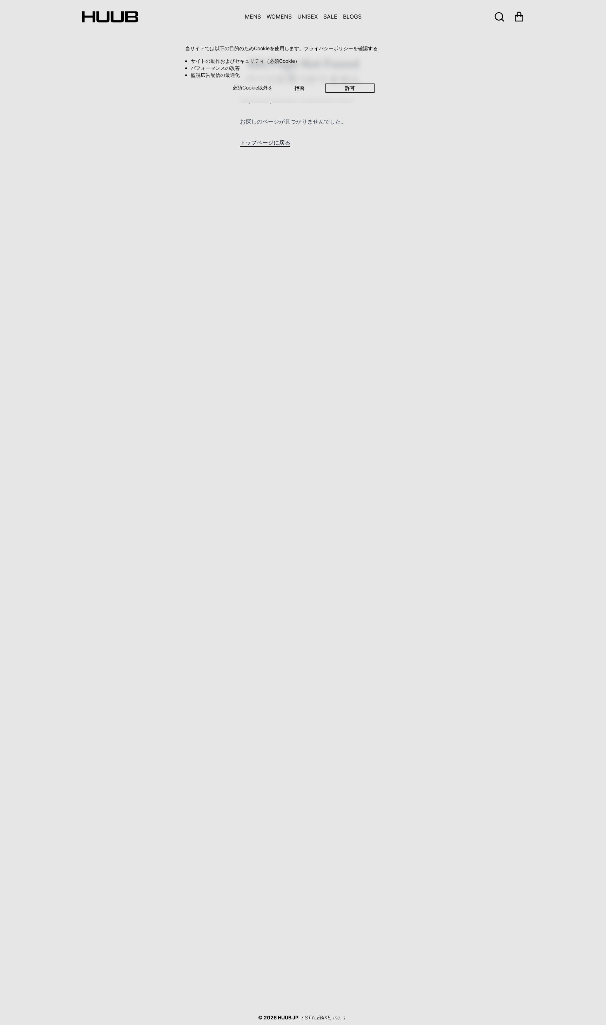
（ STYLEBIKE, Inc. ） (323, 1017)
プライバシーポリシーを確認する (341, 48)
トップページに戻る (265, 142)
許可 (350, 88)
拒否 (299, 88)
